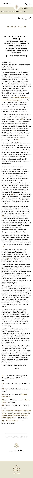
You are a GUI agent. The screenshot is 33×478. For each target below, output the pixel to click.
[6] (11, 229)
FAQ (17, 465)
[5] (3, 216)
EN (12, 27)
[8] (8, 259)
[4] (12, 194)
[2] (13, 130)
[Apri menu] (30, 3)
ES (15, 27)
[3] (18, 140)
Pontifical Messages (15, 11)
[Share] (30, 18)
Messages (4, 11)
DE (8, 27)
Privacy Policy (16, 473)
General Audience (12, 421)
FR (19, 27)
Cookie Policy (16, 470)
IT (21, 27)
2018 (24, 11)
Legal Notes (16, 468)
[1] (22, 119)
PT (25, 27)
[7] (3, 246)
